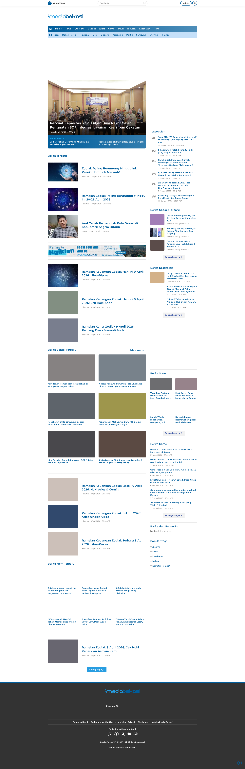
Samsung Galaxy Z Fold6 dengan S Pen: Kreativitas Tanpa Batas (176, 196)
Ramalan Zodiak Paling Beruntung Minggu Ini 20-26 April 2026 (121, 143)
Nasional (85, 35)
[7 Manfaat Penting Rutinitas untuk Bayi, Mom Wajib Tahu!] (97, 608)
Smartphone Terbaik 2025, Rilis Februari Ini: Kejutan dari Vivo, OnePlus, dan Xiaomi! (174, 185)
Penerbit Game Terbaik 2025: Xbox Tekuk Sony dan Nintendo (171, 450)
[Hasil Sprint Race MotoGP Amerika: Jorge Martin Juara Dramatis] (186, 384)
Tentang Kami (80, 722)
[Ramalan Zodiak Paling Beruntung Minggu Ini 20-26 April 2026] (63, 199)
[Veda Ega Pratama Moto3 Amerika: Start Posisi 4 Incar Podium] (161, 384)
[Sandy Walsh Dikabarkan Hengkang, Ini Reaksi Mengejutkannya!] (161, 408)
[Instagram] (110, 734)
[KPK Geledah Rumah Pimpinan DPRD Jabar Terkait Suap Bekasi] (71, 444)
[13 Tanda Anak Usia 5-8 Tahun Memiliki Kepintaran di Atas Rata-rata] (63, 608)
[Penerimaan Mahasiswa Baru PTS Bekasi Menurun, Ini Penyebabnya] (122, 406)
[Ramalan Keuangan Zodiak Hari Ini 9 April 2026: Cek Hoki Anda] (63, 302)
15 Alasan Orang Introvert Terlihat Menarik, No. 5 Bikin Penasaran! (175, 174)
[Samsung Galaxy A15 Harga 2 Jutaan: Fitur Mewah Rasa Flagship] (157, 232)
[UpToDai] (75, 754)
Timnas (165, 35)
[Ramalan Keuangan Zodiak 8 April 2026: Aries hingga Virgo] (63, 516)
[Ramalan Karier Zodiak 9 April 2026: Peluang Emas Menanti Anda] (63, 330)
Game (111, 28)
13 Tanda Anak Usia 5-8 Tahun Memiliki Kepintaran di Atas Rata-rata (62, 622)
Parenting (117, 35)
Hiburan (131, 28)
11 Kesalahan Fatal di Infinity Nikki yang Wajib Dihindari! (175, 151)
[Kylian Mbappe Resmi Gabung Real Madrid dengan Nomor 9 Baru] (186, 408)
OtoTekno (80, 28)
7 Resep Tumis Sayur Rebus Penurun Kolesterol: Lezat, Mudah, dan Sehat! (130, 622)
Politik (129, 35)
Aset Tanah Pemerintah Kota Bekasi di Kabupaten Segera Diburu (68, 385)
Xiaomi (156, 547)
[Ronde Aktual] (122, 761)
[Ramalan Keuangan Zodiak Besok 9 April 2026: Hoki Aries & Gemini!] (63, 489)
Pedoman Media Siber (102, 722)
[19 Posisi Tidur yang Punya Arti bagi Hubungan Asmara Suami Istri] (157, 303)
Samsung (141, 35)
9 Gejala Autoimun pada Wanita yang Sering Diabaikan (128, 590)
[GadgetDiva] (169, 754)
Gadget (92, 28)
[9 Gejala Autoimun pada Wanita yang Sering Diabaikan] (131, 576)
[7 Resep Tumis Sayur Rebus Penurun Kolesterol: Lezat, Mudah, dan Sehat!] (131, 608)
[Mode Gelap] (194, 3)
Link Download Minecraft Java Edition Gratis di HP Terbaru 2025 (173, 481)
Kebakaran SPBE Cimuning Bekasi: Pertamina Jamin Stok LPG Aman (66, 423)
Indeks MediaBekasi (162, 722)
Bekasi (58, 28)
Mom (156, 28)
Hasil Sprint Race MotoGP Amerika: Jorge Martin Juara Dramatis (185, 396)
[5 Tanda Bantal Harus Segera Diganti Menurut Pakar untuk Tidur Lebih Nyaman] (157, 290)
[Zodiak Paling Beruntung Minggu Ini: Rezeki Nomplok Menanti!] (63, 172)
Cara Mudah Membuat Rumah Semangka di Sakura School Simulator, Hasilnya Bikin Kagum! (175, 162)
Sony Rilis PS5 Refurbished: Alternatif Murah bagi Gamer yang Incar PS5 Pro (177, 140)
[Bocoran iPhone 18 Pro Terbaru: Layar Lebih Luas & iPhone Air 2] (157, 245)
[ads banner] (97, 251)
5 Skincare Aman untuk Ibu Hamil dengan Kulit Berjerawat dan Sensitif (62, 590)
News (68, 28)
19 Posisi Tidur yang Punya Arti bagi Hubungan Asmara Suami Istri (181, 302)
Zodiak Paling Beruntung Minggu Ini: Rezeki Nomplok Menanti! (69, 143)
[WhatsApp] (136, 734)
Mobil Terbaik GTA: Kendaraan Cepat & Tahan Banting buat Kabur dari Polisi (173, 460)
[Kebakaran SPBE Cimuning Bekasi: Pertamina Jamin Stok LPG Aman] (71, 406)
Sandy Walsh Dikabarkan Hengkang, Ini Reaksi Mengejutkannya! (159, 420)
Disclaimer (143, 722)
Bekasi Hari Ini (69, 35)
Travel (121, 28)
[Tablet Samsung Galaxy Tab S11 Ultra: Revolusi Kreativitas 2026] (157, 219)
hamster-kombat (161, 566)
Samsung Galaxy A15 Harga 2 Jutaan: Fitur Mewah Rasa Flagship (181, 231)
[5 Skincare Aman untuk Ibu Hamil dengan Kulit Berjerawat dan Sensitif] (63, 576)
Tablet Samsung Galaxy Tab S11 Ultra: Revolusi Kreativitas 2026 (181, 218)
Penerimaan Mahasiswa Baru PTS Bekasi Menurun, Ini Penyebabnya (120, 423)
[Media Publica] (129, 706)
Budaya (105, 35)
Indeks (186, 3)
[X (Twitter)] (123, 734)
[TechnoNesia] (122, 754)
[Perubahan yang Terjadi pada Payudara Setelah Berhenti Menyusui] (97, 576)
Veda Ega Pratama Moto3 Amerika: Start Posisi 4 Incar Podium (160, 396)
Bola (95, 35)
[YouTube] (129, 734)
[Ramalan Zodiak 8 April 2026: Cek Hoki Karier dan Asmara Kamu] (63, 651)
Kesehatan (144, 28)
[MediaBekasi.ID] (65, 16)
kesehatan (157, 556)
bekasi (155, 561)
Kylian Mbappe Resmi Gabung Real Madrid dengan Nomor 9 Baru (185, 420)
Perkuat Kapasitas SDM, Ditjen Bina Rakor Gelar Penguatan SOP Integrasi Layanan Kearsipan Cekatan (95, 125)
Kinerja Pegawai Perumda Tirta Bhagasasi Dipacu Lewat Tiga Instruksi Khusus (120, 385)
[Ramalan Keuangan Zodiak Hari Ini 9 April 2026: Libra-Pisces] (63, 275)
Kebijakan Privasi (126, 722)
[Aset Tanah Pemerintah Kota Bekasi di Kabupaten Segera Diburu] (63, 226)
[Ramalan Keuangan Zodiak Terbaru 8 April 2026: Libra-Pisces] (63, 543)
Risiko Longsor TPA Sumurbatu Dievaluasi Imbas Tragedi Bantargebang (120, 461)
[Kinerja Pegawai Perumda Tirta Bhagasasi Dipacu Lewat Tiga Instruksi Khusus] (122, 367)
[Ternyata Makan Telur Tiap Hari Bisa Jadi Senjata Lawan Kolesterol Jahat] (157, 277)
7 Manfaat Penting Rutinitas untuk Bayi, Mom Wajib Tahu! (96, 622)
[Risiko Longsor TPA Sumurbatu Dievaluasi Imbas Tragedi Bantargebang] (122, 444)
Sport (102, 28)
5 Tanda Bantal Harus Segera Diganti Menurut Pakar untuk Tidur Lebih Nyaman (182, 289)
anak (155, 551)
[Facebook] (116, 734)
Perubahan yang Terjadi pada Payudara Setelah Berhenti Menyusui (94, 590)
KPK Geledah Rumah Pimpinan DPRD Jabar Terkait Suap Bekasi (71, 461)
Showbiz (154, 35)
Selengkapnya (137, 350)
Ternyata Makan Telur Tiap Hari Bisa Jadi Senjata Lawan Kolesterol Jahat (182, 276)
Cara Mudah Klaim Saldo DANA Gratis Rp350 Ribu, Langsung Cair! (173, 471)
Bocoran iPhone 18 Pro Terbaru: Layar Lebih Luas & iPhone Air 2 (181, 244)
